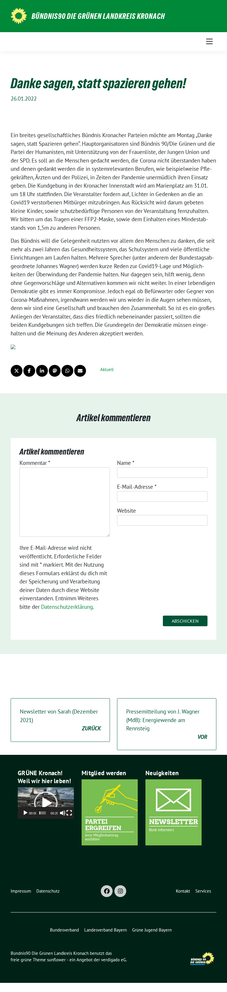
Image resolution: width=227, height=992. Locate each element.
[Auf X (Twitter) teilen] (16, 371)
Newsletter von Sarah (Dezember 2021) (60, 720)
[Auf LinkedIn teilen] (42, 371)
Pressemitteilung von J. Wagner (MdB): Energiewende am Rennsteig (166, 724)
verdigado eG (113, 960)
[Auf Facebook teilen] (29, 371)
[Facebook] (107, 891)
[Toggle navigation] (209, 41)
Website (126, 510)
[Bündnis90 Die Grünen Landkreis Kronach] (19, 15)
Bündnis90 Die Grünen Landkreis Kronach (98, 16)
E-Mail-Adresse (137, 486)
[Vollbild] (69, 813)
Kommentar (35, 462)
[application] (46, 803)
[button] (46, 803)
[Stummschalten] (63, 813)
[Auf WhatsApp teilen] (67, 371)
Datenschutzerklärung (67, 606)
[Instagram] (120, 891)
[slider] (42, 812)
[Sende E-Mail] (80, 371)
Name (125, 462)
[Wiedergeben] (25, 813)
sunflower (56, 960)
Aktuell (107, 369)
